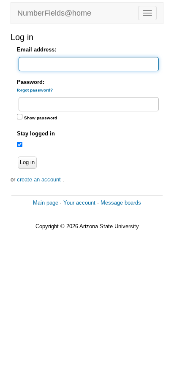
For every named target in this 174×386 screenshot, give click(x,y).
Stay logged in (36, 133)
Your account (79, 203)
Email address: (36, 49)
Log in (27, 162)
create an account (40, 179)
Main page (45, 203)
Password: (35, 86)
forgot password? (35, 90)
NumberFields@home (54, 13)
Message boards (121, 203)
